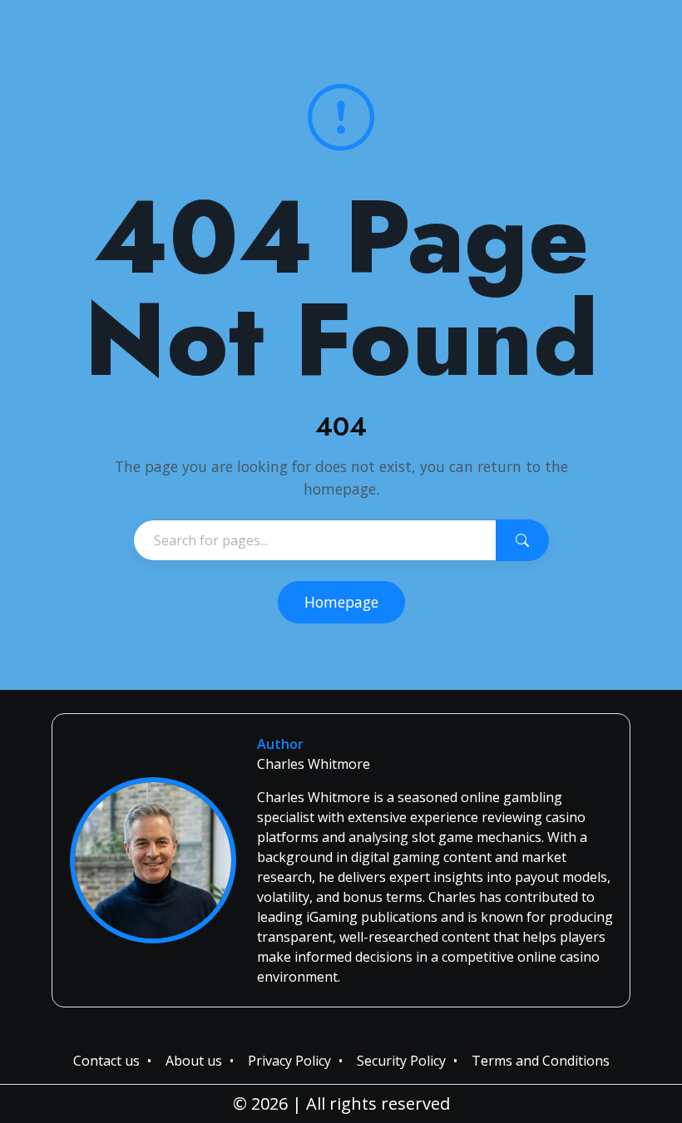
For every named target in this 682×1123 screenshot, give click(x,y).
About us (194, 1061)
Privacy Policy (289, 1061)
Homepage (341, 602)
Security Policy (401, 1061)
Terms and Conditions (541, 1061)
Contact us (106, 1061)
